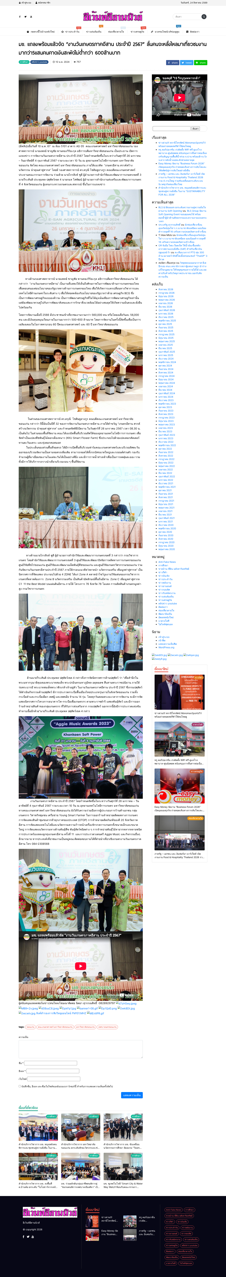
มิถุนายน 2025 (166, 337)
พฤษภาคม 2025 (166, 341)
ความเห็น (23, 1037)
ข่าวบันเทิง (163, 575)
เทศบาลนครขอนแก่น (107, 1027)
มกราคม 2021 (165, 521)
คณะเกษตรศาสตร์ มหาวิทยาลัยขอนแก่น (55, 1027)
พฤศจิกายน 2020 (167, 528)
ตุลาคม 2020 (165, 531)
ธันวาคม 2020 (166, 525)
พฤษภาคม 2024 (166, 382)
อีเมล (22, 1071)
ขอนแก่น (30, 1027)
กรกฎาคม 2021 (166, 500)
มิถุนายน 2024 (166, 379)
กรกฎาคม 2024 (166, 376)
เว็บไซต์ (23, 1079)
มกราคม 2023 (165, 438)
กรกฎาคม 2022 (166, 459)
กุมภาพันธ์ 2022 (166, 476)
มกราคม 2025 (165, 355)
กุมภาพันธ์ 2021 (166, 518)
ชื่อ (21, 1063)
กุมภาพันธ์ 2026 (166, 310)
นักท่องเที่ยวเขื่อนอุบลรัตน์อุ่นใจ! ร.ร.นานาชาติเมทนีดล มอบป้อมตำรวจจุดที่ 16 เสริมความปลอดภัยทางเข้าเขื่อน (182, 228)
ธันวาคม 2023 (166, 400)
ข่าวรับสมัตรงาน (167, 593)
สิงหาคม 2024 (165, 372)
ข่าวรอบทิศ (164, 589)
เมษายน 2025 (165, 344)
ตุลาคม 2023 (165, 407)
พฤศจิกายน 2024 (167, 362)
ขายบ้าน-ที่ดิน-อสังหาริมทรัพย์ (173, 568)
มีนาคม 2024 (165, 389)
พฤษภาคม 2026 (166, 299)
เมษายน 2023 (165, 427)
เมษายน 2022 (165, 469)
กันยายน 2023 (165, 410)
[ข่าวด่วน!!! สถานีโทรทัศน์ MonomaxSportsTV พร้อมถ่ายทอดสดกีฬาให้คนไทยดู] (180, 692)
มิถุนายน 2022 (165, 462)
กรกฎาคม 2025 (166, 334)
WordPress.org (166, 647)
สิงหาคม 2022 (165, 455)
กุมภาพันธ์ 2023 (166, 434)
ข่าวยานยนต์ (165, 586)
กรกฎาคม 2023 (166, 417)
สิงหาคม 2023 (165, 414)
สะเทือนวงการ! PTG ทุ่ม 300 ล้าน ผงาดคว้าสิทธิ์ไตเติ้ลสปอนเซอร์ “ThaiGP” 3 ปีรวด (182, 256)
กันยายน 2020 (165, 535)
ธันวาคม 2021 (165, 483)
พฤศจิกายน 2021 (167, 486)
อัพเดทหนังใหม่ (166, 617)
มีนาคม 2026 (165, 306)
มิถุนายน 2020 (166, 545)
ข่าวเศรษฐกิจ (165, 600)
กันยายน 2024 (165, 369)
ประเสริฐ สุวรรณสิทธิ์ (169, 224)
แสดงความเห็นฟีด (167, 643)
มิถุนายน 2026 (166, 296)
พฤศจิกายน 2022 (167, 445)
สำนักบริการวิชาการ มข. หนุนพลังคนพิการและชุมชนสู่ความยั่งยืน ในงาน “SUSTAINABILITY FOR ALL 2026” (182, 191)
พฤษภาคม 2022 (166, 466)
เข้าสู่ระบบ (26, 2)
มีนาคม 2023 (165, 431)
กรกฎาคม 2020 (166, 542)
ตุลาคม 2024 (165, 365)
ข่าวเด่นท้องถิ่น (166, 596)
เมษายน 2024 (165, 386)
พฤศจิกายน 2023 (167, 403)
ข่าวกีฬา (162, 572)
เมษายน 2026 (165, 303)
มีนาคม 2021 (165, 514)
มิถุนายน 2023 (166, 421)
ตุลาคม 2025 (165, 324)
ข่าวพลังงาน (164, 582)
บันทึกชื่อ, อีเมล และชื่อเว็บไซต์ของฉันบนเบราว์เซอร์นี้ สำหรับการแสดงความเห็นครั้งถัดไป (67, 1086)
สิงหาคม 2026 (165, 289)
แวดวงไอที (163, 620)
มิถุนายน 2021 (165, 504)
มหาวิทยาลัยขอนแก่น (85, 1027)
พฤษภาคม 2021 (166, 507)
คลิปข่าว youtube (167, 603)
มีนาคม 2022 (165, 473)
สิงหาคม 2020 (165, 538)
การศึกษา (163, 565)
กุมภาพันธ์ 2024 (166, 393)
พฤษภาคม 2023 (166, 424)
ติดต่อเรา (163, 607)
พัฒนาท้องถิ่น (165, 613)
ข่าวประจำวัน (165, 579)
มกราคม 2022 (165, 479)
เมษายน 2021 (165, 511)
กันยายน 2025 (165, 327)
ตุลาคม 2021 (165, 490)
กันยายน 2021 (165, 493)
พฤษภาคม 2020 (166, 549)
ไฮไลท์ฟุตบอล (165, 624)
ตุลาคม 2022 (165, 448)
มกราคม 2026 (165, 313)
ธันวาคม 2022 (165, 441)
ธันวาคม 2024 (166, 358)
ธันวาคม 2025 (166, 317)
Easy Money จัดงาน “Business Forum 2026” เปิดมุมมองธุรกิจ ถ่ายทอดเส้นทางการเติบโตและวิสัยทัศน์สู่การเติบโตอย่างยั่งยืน (182, 167)
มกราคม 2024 (165, 396)
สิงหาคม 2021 (165, 497)
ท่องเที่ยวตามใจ (166, 610)
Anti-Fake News (167, 561)
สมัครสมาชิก (43, 2)
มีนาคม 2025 (165, 348)
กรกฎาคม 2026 (166, 292)
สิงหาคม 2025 (165, 330)
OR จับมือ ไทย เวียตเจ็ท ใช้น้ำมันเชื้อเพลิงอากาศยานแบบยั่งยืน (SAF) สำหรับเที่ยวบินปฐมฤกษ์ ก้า (180, 249)
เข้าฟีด (161, 640)
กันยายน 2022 (165, 452)
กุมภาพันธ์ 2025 (166, 351)
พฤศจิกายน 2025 (167, 320)
